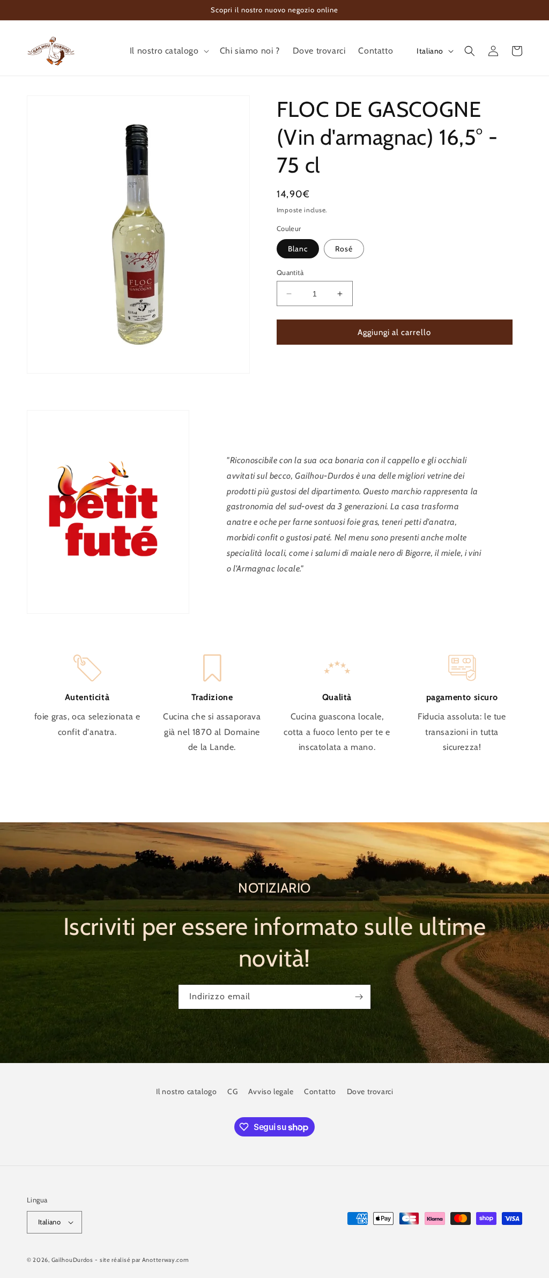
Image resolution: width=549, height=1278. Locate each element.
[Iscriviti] (358, 996)
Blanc (298, 249)
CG (232, 1091)
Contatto (320, 1091)
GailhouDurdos (72, 1260)
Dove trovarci (370, 1091)
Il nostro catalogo (186, 1091)
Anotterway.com (165, 1260)
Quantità (290, 272)
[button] (168, 51)
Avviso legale (271, 1091)
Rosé (344, 249)
